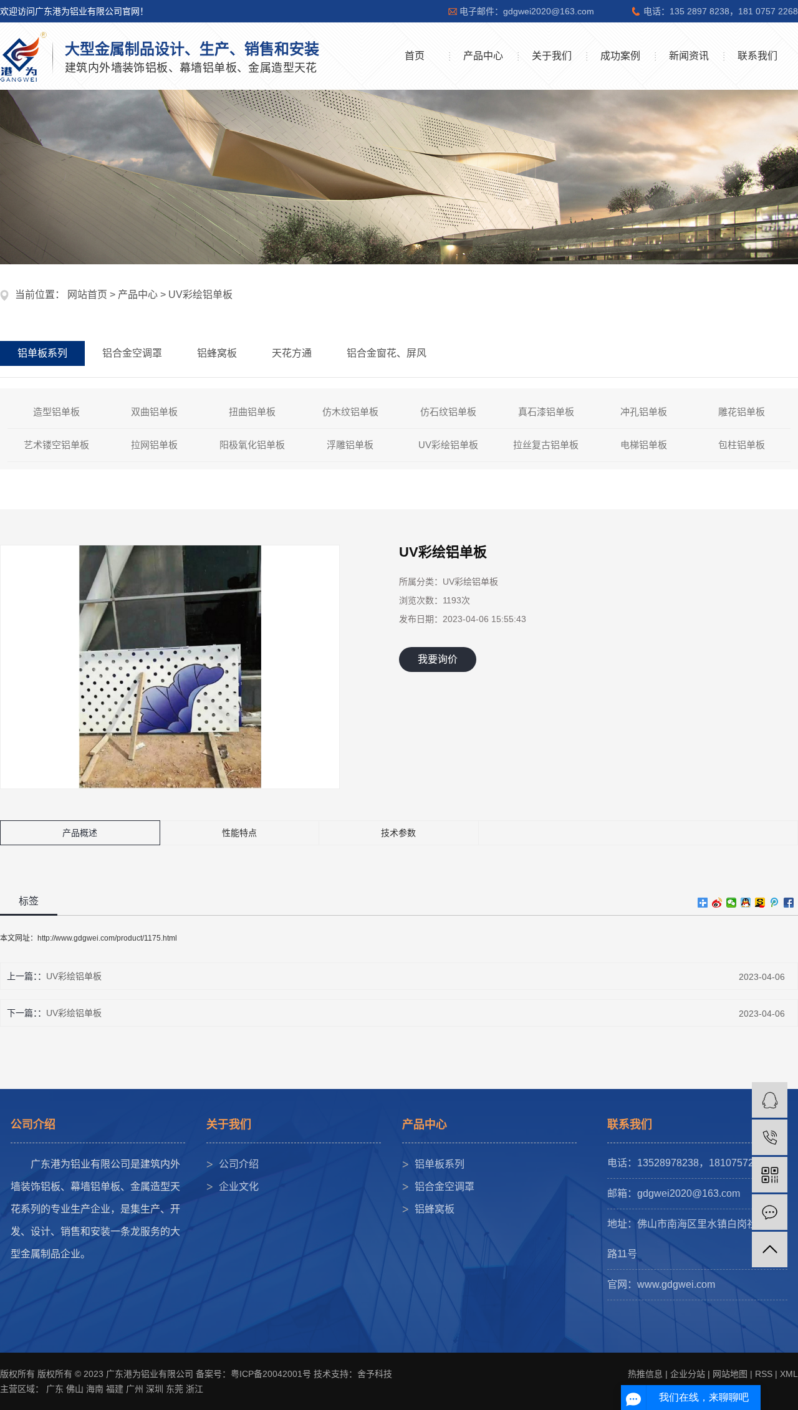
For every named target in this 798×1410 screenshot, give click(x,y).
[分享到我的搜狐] (760, 903)
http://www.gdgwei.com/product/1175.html (107, 938)
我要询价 (438, 659)
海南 (94, 1389)
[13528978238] (769, 1137)
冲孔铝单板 (643, 411)
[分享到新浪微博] (717, 903)
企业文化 (239, 1186)
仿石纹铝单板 (448, 411)
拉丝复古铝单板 (546, 444)
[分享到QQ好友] (746, 903)
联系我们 (757, 55)
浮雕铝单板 (350, 444)
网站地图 (730, 1374)
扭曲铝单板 (252, 411)
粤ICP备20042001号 (271, 1374)
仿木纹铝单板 (350, 411)
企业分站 (687, 1374)
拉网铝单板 (154, 444)
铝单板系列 (439, 1164)
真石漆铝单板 (546, 411)
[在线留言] (769, 1212)
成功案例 (620, 55)
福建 (114, 1389)
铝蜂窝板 (434, 1209)
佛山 (75, 1389)
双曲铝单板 (154, 411)
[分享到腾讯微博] (774, 903)
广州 (134, 1389)
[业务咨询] (769, 1100)
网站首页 (87, 294)
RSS (763, 1374)
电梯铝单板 (643, 444)
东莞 (174, 1389)
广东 (55, 1389)
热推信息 (645, 1374)
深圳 (154, 1389)
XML (789, 1374)
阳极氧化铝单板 (252, 444)
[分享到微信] (731, 903)
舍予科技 (374, 1374)
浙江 (194, 1389)
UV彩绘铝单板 (200, 294)
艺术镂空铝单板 (56, 444)
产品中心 (483, 55)
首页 (415, 55)
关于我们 (552, 55)
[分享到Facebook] (789, 903)
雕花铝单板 (741, 411)
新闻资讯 (689, 55)
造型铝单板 (56, 411)
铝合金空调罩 (444, 1186)
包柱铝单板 (741, 444)
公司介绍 (239, 1164)
